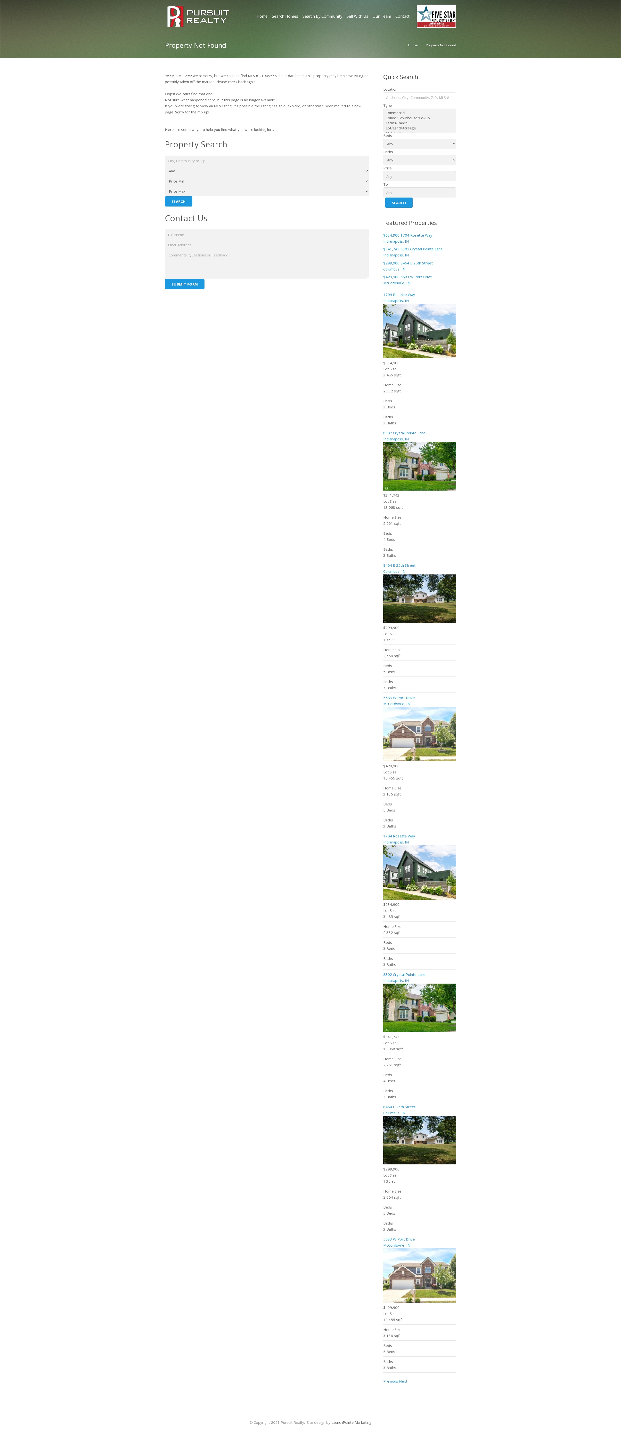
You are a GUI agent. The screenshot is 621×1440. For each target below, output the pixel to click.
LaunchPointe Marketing (351, 1422)
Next (403, 1381)
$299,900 (391, 263)
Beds (387, 135)
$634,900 (391, 235)
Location (390, 89)
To (385, 184)
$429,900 (391, 276)
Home (413, 45)
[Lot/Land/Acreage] (419, 128)
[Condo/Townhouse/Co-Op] (419, 117)
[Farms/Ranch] (419, 123)
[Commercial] (419, 112)
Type (387, 105)
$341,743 (391, 249)
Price (387, 168)
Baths (388, 151)
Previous (390, 1381)
